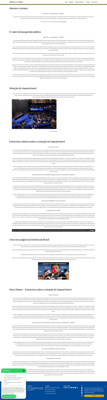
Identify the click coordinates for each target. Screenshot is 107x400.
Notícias (88, 2)
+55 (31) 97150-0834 (51, 393)
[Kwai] (71, 387)
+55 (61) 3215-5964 (51, 389)
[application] (53, 230)
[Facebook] (66, 387)
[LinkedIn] (77, 387)
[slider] (93, 230)
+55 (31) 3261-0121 (51, 391)
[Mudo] (90, 230)
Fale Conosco (94, 2)
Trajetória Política (79, 2)
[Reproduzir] (13, 230)
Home (66, 2)
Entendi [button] (94, 395)
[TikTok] (69, 387)
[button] (23, 371)
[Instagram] (64, 387)
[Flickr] (75, 387)
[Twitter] (67, 387)
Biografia (71, 2)
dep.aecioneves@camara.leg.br (53, 387)
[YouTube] (73, 387)
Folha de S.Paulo (62, 21)
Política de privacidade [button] (89, 392)
